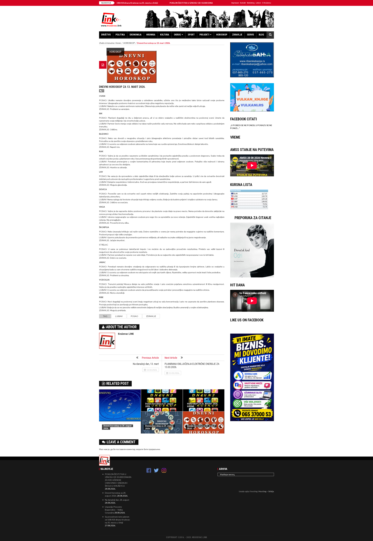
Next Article (171, 357)
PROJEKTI (204, 34)
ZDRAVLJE (237, 34)
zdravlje (151, 316)
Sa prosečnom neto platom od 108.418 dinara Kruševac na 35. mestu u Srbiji (117, 519)
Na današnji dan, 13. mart (146, 363)
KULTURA (164, 34)
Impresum (235, 3)
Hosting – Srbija (266, 491)
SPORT (191, 34)
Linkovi (258, 3)
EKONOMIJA (135, 34)
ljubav (119, 316)
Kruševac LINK (126, 333)
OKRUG (177, 34)
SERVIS (250, 34)
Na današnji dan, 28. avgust (117, 500)
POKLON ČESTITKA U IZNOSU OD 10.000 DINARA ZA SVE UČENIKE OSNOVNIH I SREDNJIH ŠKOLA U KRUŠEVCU (198, 3)
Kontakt (243, 3)
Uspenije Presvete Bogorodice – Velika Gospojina (114, 510)
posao (134, 316)
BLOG (261, 34)
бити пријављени (152, 449)
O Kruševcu (266, 3)
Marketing (251, 3)
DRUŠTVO (106, 34)
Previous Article (150, 357)
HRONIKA (150, 34)
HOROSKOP (221, 34)
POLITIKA (120, 34)
